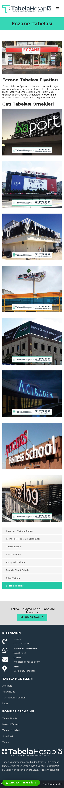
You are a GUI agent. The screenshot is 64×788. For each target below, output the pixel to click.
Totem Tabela (14, 546)
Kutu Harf (7, 736)
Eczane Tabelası (15, 585)
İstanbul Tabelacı (11, 724)
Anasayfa (7, 685)
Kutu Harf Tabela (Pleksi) (19, 531)
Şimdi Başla (33, 617)
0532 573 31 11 (21, 652)
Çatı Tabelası (13, 554)
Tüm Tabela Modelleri (13, 697)
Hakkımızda (8, 691)
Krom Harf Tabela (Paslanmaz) (23, 538)
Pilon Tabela (13, 578)
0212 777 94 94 (22, 643)
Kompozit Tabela (15, 562)
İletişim (6, 703)
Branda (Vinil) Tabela (17, 570)
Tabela (5, 742)
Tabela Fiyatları (10, 718)
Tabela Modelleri (11, 730)
